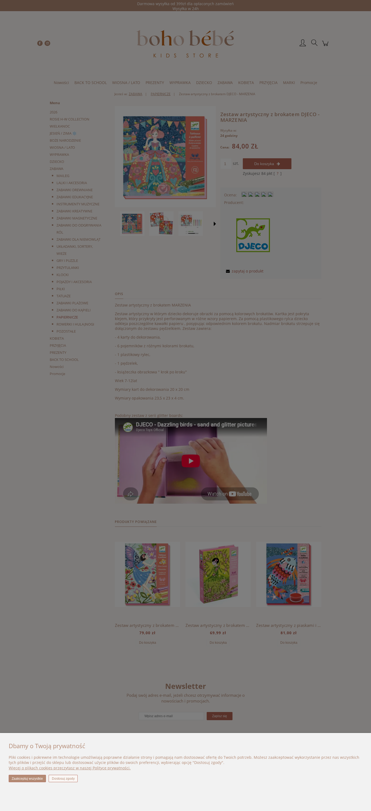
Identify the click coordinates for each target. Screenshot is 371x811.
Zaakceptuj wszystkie (27, 779)
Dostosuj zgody (63, 779)
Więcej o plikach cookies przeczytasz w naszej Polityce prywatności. (70, 767)
